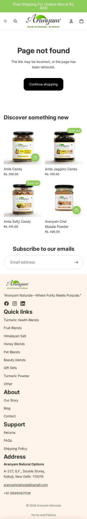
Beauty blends (15, 360)
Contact (10, 416)
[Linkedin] (23, 303)
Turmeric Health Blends (21, 320)
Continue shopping (43, 84)
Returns (9, 432)
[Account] (71, 21)
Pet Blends (12, 352)
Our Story (11, 400)
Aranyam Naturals (49, 505)
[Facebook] (6, 303)
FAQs (8, 440)
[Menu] (5, 21)
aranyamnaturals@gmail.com (26, 485)
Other (8, 384)
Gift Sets (10, 368)
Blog (7, 408)
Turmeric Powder (16, 376)
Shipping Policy (15, 448)
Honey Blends (14, 344)
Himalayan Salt (15, 336)
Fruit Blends (13, 328)
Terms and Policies (43, 515)
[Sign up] (76, 262)
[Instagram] (14, 303)
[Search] (15, 21)
